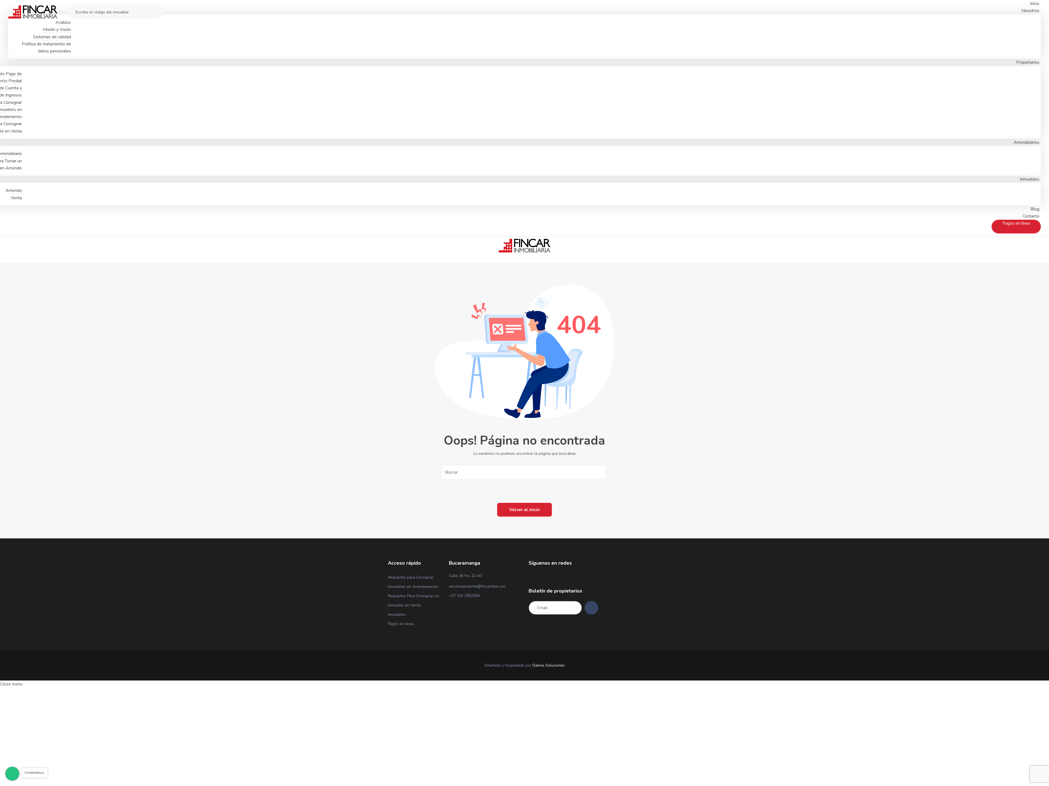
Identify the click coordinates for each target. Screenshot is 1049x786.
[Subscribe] (591, 608)
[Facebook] (530, 576)
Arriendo (13, 190)
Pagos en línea (401, 623)
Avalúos (63, 22)
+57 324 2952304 (464, 595)
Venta (16, 198)
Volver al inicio (524, 510)
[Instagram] (539, 576)
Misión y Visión (57, 30)
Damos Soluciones (548, 665)
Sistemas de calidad (52, 37)
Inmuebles (397, 614)
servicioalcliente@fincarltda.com (477, 586)
